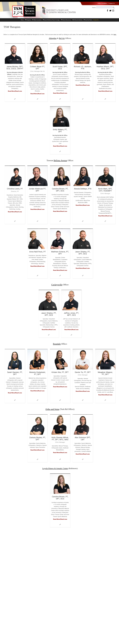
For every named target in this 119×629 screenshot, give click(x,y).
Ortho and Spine (52, 409)
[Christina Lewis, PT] (15, 176)
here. (115, 34)
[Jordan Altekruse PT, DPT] (37, 176)
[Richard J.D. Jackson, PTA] (83, 54)
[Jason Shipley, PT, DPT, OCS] (83, 239)
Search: (94, 7)
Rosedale (57, 344)
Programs (28, 19)
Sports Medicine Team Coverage (52, 19)
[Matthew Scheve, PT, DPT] (60, 239)
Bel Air (62, 38)
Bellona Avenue (60, 160)
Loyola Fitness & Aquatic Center (55, 468)
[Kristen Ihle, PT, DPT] (60, 359)
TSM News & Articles (77, 19)
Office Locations (102, 3)
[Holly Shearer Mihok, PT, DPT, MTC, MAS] (60, 425)
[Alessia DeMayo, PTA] (83, 176)
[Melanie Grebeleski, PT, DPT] (37, 359)
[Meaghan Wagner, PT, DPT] (105, 359)
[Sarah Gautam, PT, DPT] (15, 359)
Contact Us (111, 3)
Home (22, 19)
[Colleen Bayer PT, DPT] (37, 54)
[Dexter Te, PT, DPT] (83, 359)
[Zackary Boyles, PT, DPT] (37, 425)
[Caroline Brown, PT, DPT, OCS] (60, 176)
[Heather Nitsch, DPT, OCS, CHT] (105, 54)
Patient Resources (66, 19)
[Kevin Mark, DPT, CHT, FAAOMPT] (105, 176)
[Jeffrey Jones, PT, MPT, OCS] (71, 300)
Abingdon (52, 38)
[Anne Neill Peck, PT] (37, 239)
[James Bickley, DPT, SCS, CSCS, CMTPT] (15, 54)
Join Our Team (88, 19)
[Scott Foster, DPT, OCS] (60, 54)
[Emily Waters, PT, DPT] (60, 116)
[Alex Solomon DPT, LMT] (83, 425)
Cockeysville (56, 285)
